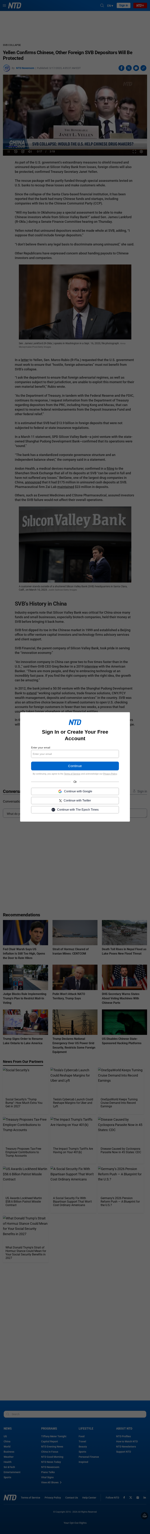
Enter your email (40, 747)
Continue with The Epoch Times (78, 809)
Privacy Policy (110, 774)
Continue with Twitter (77, 800)
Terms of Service (72, 774)
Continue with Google (78, 791)
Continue (75, 766)
